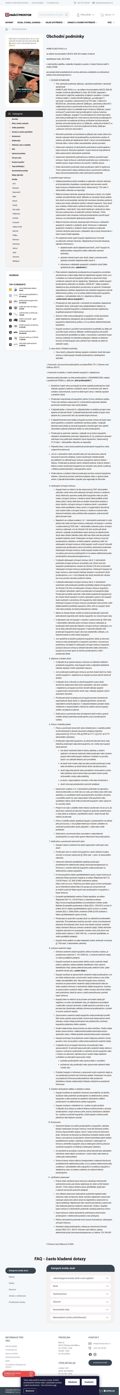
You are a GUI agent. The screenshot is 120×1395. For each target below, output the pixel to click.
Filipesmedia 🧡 (20, 1392)
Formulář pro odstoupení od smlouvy (15, 1366)
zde (54, 1385)
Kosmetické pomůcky (20, 171)
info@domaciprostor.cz (101, 1343)
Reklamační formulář (13, 1371)
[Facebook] (90, 1354)
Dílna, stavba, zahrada (20, 123)
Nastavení (30, 1391)
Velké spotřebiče (18, 128)
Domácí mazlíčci (18, 162)
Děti (13, 149)
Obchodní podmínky (12, 1357)
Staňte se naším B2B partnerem (16, 3)
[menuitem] (10, 22)
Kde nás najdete (37, 3)
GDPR (7, 1361)
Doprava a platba (11, 1354)
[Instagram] (95, 1354)
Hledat (66, 15)
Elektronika (16, 141)
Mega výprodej (17, 175)
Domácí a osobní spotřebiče (22, 132)
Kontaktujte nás (53, 3)
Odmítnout (72, 1382)
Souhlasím (89, 1382)
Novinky (15, 119)
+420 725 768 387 (99, 1348)
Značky (14, 179)
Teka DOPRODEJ (18, 166)
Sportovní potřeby (18, 153)
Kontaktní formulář (100, 1363)
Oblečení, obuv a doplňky (21, 145)
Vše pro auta (16, 158)
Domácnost (16, 136)
